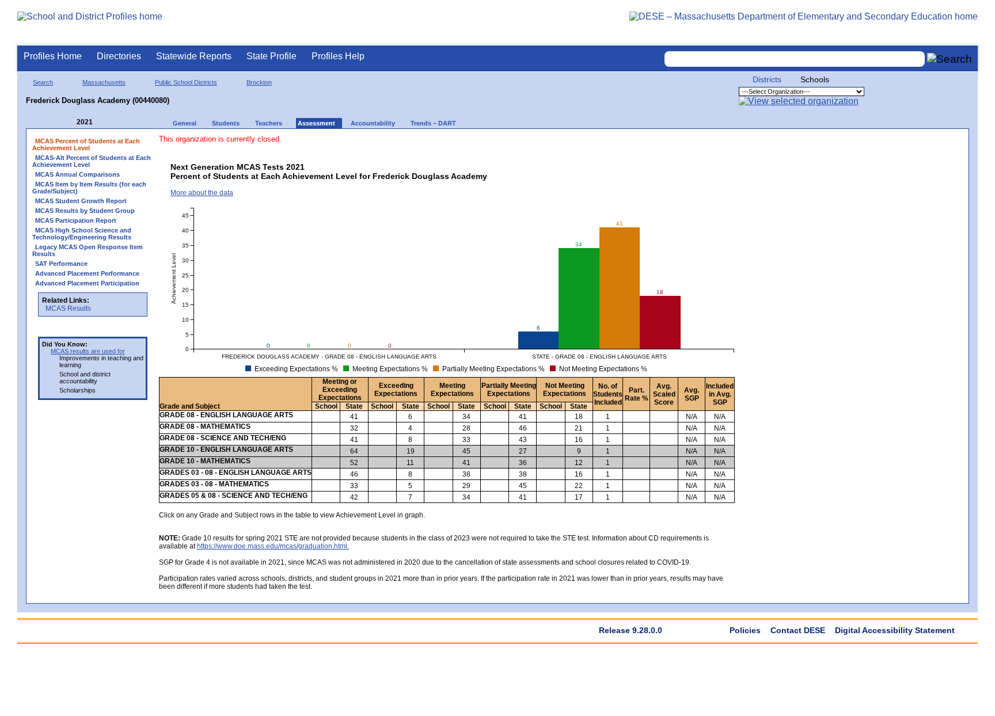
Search (43, 82)
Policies (745, 630)
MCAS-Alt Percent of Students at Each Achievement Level (91, 161)
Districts (767, 79)
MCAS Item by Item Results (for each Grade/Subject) (89, 188)
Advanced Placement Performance (87, 273)
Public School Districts (186, 82)
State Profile (271, 56)
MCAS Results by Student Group (85, 210)
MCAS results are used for (88, 351)
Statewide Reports (193, 56)
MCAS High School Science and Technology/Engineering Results (81, 234)
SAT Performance (61, 263)
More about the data (201, 193)
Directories (119, 56)
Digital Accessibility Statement (895, 630)
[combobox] (794, 59)
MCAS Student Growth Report (81, 200)
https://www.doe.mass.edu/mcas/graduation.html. (273, 546)
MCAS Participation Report (75, 220)
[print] (645, 145)
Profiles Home (53, 56)
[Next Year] (108, 122)
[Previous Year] (68, 122)
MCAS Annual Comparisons (77, 174)
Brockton (259, 82)
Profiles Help (338, 56)
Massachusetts (104, 82)
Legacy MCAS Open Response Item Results (87, 250)
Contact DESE (797, 630)
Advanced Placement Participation (87, 283)
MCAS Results (68, 308)
